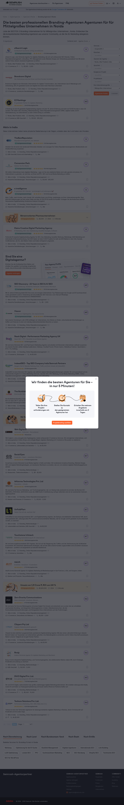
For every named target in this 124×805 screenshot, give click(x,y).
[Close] (96, 379)
